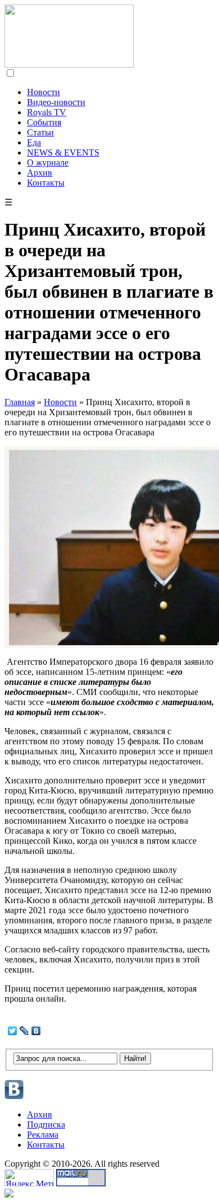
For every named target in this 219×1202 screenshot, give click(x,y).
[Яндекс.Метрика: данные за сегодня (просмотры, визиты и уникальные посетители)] (29, 1177)
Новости (43, 92)
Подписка (46, 1124)
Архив (39, 172)
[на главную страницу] (69, 64)
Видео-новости (56, 102)
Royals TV (46, 112)
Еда (34, 142)
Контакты (46, 182)
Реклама (42, 1134)
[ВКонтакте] (36, 1030)
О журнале (48, 162)
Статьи (40, 132)
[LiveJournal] (24, 1030)
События (44, 122)
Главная (19, 402)
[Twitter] (13, 1030)
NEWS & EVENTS (63, 152)
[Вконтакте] (14, 1097)
